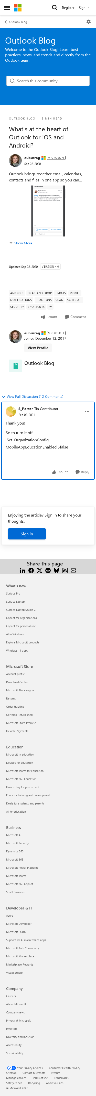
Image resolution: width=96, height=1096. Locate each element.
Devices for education (19, 762)
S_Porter (25, 408)
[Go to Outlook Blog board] (15, 366)
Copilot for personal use (21, 626)
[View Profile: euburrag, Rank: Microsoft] (15, 160)
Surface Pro (13, 593)
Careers (11, 996)
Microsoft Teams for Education (25, 771)
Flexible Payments (17, 731)
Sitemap (11, 1073)
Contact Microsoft (34, 1073)
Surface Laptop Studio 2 (21, 610)
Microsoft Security (17, 843)
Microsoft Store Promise (21, 723)
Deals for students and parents (25, 803)
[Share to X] (39, 569)
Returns (11, 698)
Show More (23, 243)
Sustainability (14, 1053)
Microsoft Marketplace (20, 956)
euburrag (32, 157)
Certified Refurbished (19, 715)
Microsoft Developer (18, 924)
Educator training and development (28, 795)
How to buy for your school (22, 787)
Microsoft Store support (21, 690)
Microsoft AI (13, 835)
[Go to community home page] (18, 7)
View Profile (38, 347)
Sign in (27, 533)
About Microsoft (16, 1004)
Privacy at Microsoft (18, 1020)
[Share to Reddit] (48, 569)
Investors (11, 1029)
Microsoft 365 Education (21, 779)
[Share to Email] (73, 569)
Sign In (84, 7)
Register (68, 7)
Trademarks (61, 1078)
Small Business (15, 892)
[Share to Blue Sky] (56, 569)
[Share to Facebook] (31, 569)
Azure (9, 915)
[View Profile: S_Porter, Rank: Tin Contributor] (11, 411)
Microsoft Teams (16, 876)
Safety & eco (14, 1083)
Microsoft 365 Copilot (19, 884)
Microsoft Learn (16, 932)
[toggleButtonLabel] (88, 21)
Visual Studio (14, 972)
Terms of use (40, 1078)
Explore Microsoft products (22, 642)
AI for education (16, 811)
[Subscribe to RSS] (65, 569)
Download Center (17, 682)
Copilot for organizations (21, 618)
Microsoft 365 (14, 859)
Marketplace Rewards (19, 964)
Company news (15, 1012)
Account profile (15, 674)
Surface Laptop (15, 601)
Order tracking (15, 706)
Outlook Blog (18, 22)
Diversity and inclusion (20, 1037)
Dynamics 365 (15, 851)
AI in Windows (15, 634)
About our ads (54, 1083)
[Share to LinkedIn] (22, 569)
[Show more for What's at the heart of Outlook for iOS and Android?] (50, 307)
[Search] (55, 8)
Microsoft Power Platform (22, 867)
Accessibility (14, 1045)
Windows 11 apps (17, 650)
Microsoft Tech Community (22, 948)
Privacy (55, 1073)
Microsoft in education (20, 754)
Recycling (34, 1083)
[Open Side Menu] (7, 7)
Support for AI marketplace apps (26, 940)
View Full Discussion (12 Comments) (35, 396)
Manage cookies (16, 1078)
